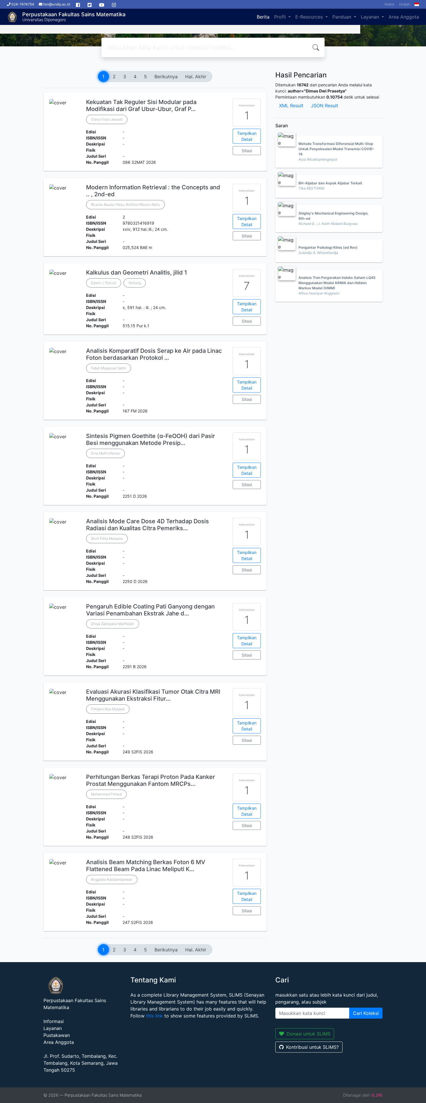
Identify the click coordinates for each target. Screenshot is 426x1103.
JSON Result (324, 105)
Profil (280, 17)
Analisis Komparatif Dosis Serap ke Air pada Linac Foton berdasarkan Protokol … (154, 354)
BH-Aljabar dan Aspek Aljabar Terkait (330, 183)
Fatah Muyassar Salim (108, 368)
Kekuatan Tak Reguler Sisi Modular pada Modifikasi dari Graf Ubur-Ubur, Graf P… (141, 105)
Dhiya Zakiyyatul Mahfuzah (112, 624)
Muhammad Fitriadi (106, 794)
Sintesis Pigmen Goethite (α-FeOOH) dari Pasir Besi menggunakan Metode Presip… (150, 439)
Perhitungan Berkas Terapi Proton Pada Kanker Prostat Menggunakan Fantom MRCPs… (150, 780)
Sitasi (247, 150)
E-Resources (309, 17)
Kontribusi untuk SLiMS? (312, 1047)
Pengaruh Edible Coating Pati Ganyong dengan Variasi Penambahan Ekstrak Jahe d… (150, 610)
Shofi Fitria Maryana (107, 538)
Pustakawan (56, 1035)
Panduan (342, 17)
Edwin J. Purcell (103, 283)
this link (154, 1016)
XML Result (291, 105)
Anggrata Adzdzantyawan (111, 879)
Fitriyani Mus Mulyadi (108, 709)
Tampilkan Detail (246, 136)
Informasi (53, 1021)
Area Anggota (404, 17)
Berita (263, 17)
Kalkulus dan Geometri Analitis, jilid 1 (136, 272)
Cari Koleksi (366, 1013)
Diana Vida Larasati (107, 119)
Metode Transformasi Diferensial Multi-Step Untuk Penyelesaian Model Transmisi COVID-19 (336, 148)
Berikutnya (166, 76)
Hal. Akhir (195, 76)
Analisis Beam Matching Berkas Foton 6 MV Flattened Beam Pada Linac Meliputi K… (145, 866)
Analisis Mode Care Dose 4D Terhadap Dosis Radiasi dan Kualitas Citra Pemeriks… (147, 525)
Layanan (371, 17)
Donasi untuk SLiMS (308, 1034)
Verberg (134, 283)
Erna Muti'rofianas (105, 453)
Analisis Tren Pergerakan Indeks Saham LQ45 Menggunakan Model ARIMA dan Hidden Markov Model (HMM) (337, 282)
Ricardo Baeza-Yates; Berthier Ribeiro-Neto (125, 204)
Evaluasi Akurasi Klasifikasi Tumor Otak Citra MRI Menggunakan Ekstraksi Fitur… (153, 695)
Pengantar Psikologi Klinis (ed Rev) (328, 247)
